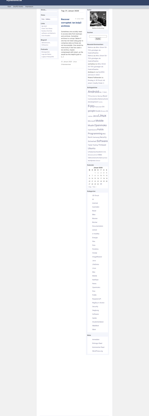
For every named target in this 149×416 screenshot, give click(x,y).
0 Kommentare (66, 64)
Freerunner (98, 107)
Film (93, 241)
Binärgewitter (46, 52)
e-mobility (95, 234)
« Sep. (90, 187)
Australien (95, 207)
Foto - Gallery (46, 19)
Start (9, 6)
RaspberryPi (96, 299)
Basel (105, 96)
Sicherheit (92, 141)
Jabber (90, 116)
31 (101, 184)
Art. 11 (101, 92)
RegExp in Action (98, 303)
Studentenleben (98, 322)
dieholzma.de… (46, 42)
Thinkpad (102, 145)
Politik (100, 129)
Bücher (94, 222)
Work (94, 329)
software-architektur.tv (49, 33)
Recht (90, 137)
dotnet (94, 230)
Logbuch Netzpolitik (48, 56)
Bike (93, 214)
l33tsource (45, 45)
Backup (100, 96)
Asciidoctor (93, 96)
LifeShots (95, 264)
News (94, 283)
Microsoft (91, 121)
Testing (95, 145)
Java (95, 116)
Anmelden (95, 339)
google (91, 110)
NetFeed (95, 280)
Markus (90, 47)
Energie (95, 237)
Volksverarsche (93, 158)
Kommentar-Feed (98, 347)
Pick (93, 291)
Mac (93, 272)
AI (93, 199)
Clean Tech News (47, 28)
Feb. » (94, 187)
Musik (91, 125)
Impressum (29, 6)
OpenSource (92, 130)
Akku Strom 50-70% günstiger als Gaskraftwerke (97, 50)
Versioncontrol (92, 155)
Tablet (90, 145)
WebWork (95, 326)
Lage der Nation (46, 54)
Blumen (95, 218)
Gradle (98, 111)
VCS (104, 152)
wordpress (91, 160)
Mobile (100, 120)
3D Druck (95, 195)
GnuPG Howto (18, 6)
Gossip (94, 253)
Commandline (93, 99)
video (99, 155)
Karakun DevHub (47, 31)
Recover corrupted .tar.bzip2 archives (71, 22)
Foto (91, 106)
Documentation (97, 226)
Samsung (96, 137)
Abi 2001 (44, 26)
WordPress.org (97, 351)
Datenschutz (103, 99)
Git (103, 107)
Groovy (103, 111)
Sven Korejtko (46, 35)
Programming (95, 133)
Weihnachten (103, 158)
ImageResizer (97, 257)
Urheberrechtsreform (95, 152)
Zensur (98, 160)
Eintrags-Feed (97, 343)
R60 (104, 134)
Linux (75, 61)
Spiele (94, 318)
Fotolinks (95, 249)
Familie (100, 102)
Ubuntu (91, 148)
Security (103, 137)
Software (102, 141)
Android (93, 91)
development (93, 102)
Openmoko (100, 125)
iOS (107, 111)
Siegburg (95, 310)
